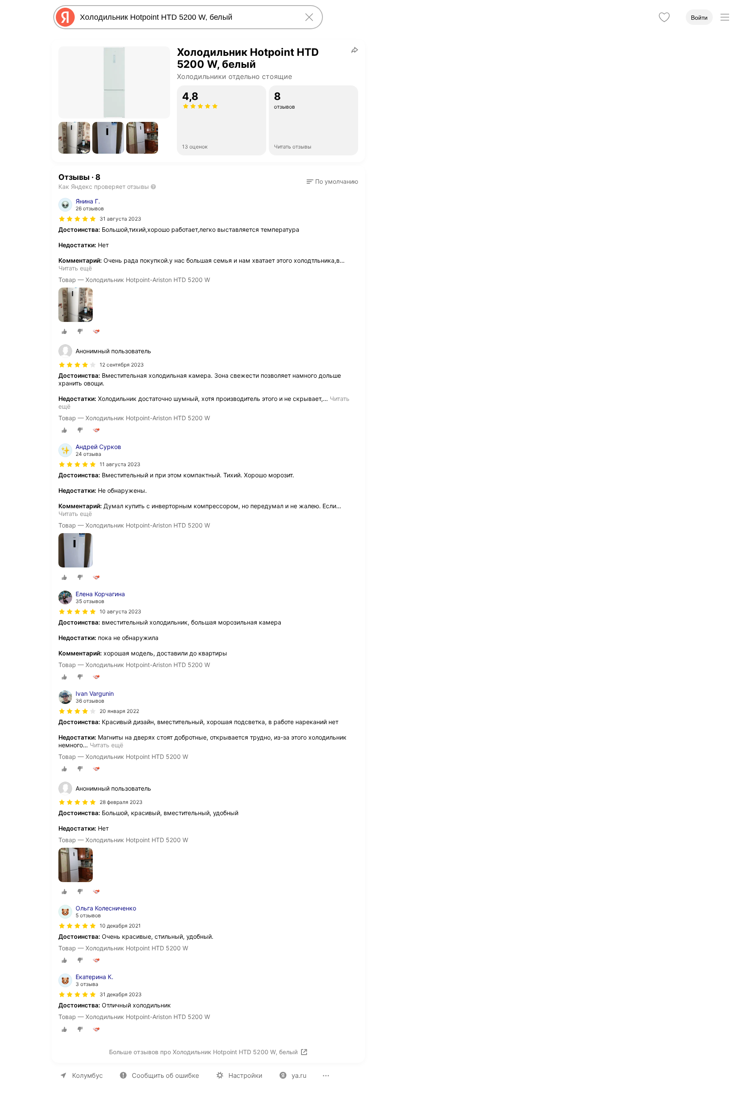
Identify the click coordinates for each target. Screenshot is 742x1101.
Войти (699, 17)
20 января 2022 (119, 711)
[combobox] (186, 17)
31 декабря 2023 (121, 994)
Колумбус (87, 1075)
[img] (77, 218)
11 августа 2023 (120, 464)
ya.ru (299, 1075)
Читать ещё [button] (75, 268)
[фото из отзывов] (75, 305)
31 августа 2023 (120, 218)
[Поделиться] (354, 49)
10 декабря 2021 (120, 925)
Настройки (245, 1075)
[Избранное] (664, 17)
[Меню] (724, 17)
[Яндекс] (65, 17)
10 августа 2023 (120, 611)
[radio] (64, 331)
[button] (74, 138)
